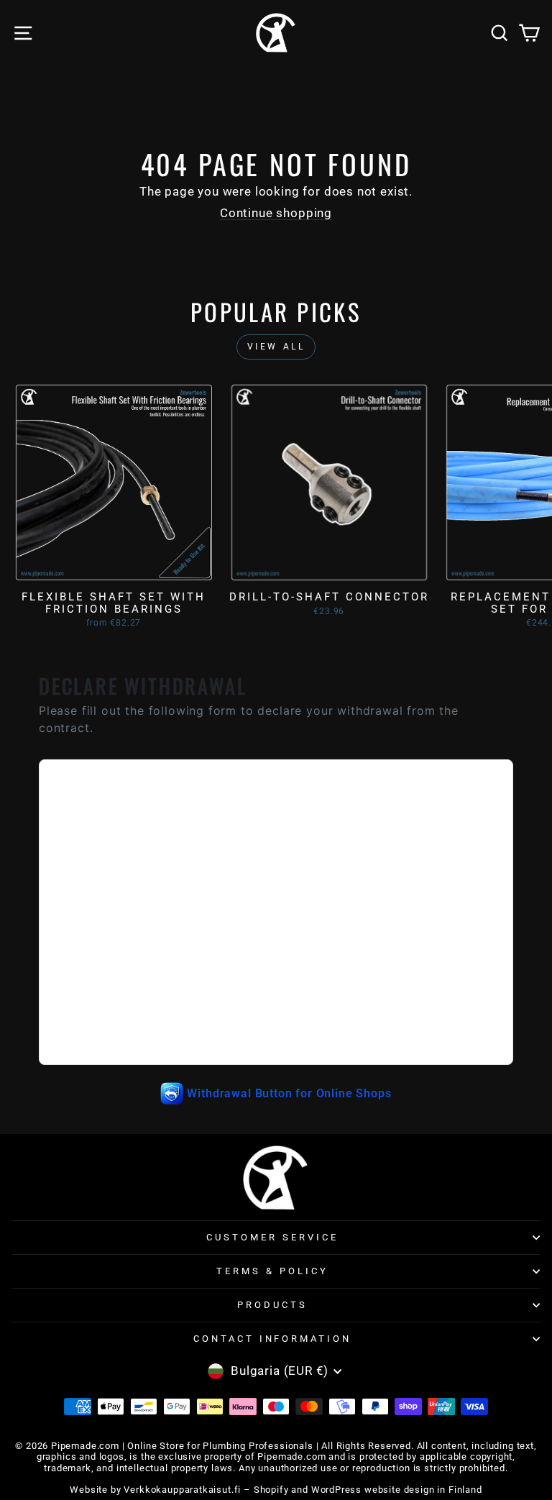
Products (272, 1304)
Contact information (272, 1338)
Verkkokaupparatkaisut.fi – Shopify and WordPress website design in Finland (303, 1489)
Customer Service (272, 1237)
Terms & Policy (272, 1271)
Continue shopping (276, 213)
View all (276, 347)
